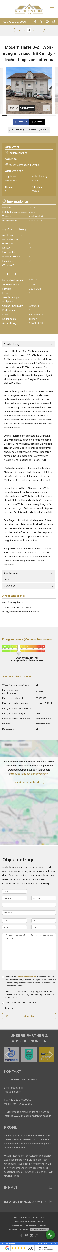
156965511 (12, 180)
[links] (14, 29)
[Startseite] (29, 8)
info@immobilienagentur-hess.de (21, 611)
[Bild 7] (31, 115)
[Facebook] (35, 21)
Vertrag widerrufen (40, 1229)
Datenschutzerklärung (26, 977)
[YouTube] (47, 21)
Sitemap (42, 1225)
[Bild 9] (40, 115)
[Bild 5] (22, 115)
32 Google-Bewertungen (44, 1250)
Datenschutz (30, 1225)
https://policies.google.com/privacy (29, 773)
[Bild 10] (44, 115)
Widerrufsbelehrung (18, 1229)
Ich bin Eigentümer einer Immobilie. (20, 1002)
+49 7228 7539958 (20, 1099)
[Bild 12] (53, 115)
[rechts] (44, 29)
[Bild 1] (4, 115)
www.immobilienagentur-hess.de (32, 1115)
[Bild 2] (9, 115)
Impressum (17, 1225)
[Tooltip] (54, 1243)
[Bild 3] (13, 115)
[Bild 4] (18, 115)
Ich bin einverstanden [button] (28, 782)
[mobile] (52, 9)
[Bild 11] (49, 115)
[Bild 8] (35, 115)
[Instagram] (53, 21)
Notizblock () (18, 129)
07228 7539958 (16, 21)
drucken (45, 129)
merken (32, 129)
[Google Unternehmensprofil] (41, 21)
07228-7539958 (50, 1234)
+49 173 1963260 (21, 1103)
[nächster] (50, 1054)
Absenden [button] (29, 1016)
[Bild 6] (27, 115)
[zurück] (7, 1054)
